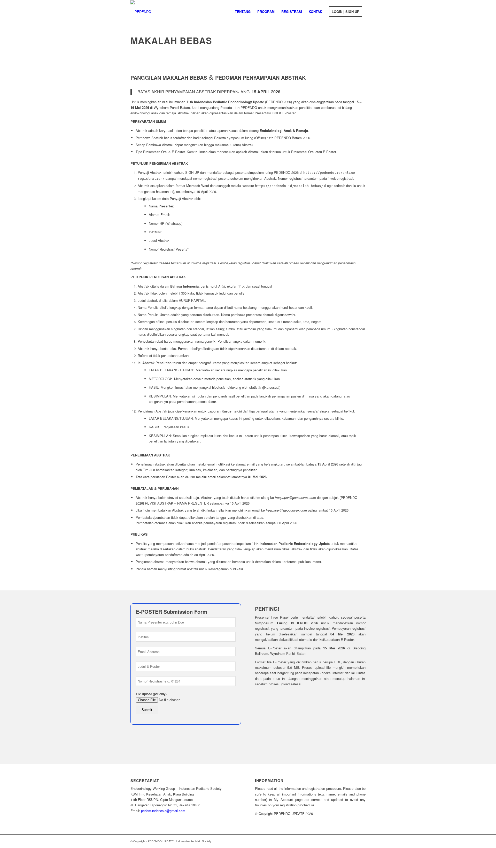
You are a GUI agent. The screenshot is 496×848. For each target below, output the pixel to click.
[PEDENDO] (140, 11)
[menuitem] (242, 11)
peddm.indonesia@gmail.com (163, 810)
